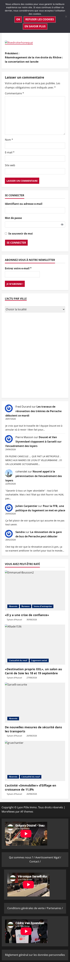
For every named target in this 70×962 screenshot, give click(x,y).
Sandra (20, 532)
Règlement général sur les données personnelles (35, 955)
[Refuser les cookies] (66, 16)
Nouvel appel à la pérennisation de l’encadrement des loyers (33, 476)
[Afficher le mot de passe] (62, 225)
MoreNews (8, 811)
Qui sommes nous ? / (22, 857)
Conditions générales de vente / (27, 908)
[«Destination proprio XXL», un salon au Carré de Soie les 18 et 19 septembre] (35, 645)
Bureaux (25, 606)
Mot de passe (13, 218)
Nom (9, 139)
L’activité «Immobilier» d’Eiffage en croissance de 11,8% (30, 787)
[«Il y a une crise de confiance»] (35, 591)
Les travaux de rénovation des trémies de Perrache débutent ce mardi (33, 411)
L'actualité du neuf (18, 660)
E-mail (9, 152)
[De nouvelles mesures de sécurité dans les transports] (35, 703)
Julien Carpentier (26, 506)
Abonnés (13, 606)
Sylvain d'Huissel (14, 619)
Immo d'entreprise (43, 606)
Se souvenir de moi (20, 233)
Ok (18, 19)
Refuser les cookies (39, 19)
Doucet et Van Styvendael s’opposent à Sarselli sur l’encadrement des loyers (33, 441)
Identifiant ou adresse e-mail (23, 204)
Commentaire (14, 93)
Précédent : (34, 57)
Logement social (39, 660)
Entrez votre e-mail (18, 268)
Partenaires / (55, 908)
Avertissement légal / (48, 857)
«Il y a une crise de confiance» (27, 615)
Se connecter (16, 242)
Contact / (35, 861)
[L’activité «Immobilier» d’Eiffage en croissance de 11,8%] (35, 761)
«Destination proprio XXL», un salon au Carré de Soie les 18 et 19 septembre (33, 671)
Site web (10, 165)
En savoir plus (35, 26)
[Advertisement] (35, 356)
